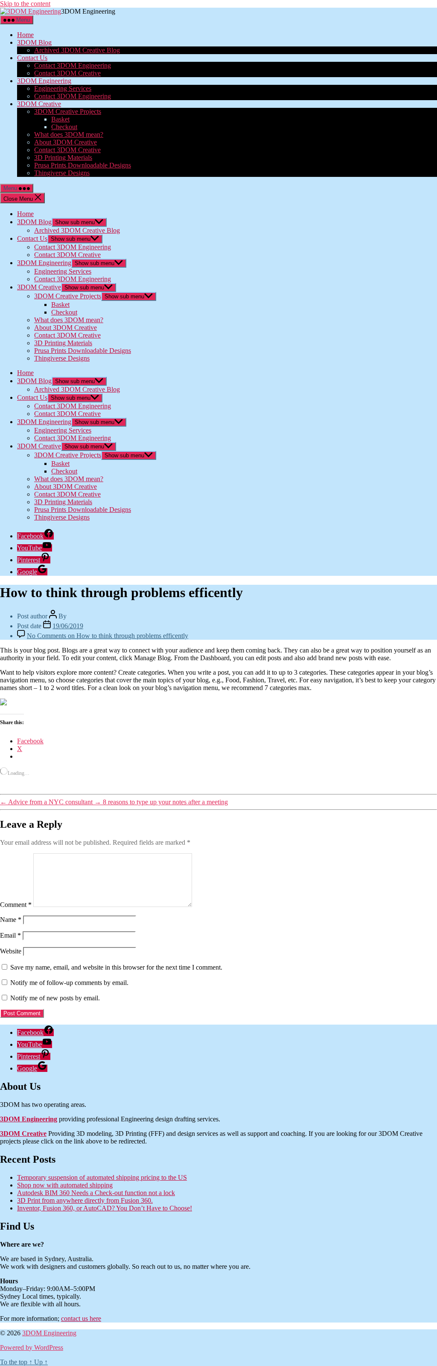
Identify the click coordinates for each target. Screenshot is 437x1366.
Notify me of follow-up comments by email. (69, 982)
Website (10, 951)
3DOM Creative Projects (67, 111)
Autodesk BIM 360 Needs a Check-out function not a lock (96, 1192)
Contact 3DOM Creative (67, 73)
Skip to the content (25, 3)
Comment (16, 904)
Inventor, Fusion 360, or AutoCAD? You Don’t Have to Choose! (104, 1208)
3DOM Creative (39, 103)
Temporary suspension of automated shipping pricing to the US (102, 1177)
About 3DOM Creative (65, 142)
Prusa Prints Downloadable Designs (82, 165)
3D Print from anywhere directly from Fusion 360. (85, 1200)
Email (10, 935)
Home (25, 34)
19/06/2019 (67, 626)
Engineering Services (62, 88)
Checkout (64, 126)
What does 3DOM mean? (68, 134)
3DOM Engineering (44, 80)
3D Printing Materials (63, 157)
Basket (60, 119)
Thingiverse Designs (62, 172)
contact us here (81, 1318)
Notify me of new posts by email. (55, 998)
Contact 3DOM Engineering (72, 65)
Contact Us (32, 57)
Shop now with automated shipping (65, 1185)
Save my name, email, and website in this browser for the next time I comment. (116, 967)
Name (10, 919)
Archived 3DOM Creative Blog (77, 50)
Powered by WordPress (31, 1347)
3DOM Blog (34, 42)
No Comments (107, 635)
